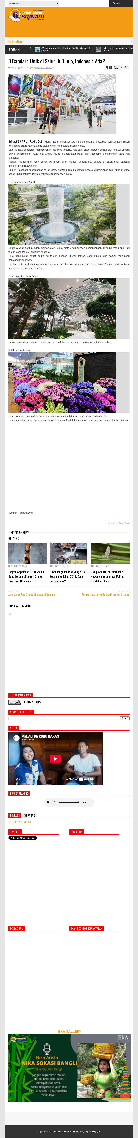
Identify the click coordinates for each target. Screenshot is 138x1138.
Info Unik (24, 67)
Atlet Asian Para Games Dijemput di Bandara (31, 594)
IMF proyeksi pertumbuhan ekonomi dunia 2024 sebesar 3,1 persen (59, 49)
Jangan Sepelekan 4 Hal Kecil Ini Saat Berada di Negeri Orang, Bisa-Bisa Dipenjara (26, 576)
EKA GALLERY (69, 1031)
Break (14, 49)
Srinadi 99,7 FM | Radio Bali (65, 1131)
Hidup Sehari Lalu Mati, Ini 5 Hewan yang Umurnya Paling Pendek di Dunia (107, 576)
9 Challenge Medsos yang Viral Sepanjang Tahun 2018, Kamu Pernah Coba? (67, 576)
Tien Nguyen (94, 1131)
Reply (13, 67)
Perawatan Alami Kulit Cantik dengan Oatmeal (106, 594)
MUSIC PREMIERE (20, 822)
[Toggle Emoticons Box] (10, 614)
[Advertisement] (69, 29)
